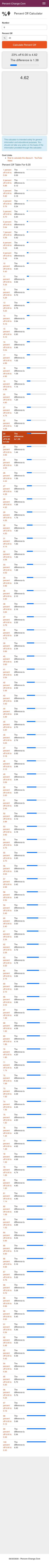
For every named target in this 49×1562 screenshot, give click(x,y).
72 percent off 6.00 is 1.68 (7, 1079)
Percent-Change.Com (14, 3)
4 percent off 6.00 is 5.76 (7, 204)
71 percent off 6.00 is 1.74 (7, 1066)
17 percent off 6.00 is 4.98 (7, 359)
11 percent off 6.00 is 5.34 (7, 280)
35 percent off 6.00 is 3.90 (7, 594)
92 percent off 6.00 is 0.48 (7, 1341)
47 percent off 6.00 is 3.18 (7, 752)
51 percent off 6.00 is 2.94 (7, 804)
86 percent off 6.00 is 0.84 (7, 1262)
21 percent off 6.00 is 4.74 (7, 411)
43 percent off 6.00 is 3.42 (7, 699)
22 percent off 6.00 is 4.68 (7, 424)
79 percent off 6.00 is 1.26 (7, 1171)
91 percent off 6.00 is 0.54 (7, 1328)
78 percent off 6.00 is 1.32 (7, 1157)
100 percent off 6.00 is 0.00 (7, 1446)
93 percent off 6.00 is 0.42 (7, 1354)
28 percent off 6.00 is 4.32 (7, 503)
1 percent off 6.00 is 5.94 (7, 172)
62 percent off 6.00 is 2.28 (7, 948)
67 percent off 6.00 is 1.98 (7, 1013)
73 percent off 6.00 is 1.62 (7, 1092)
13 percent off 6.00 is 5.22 (7, 306)
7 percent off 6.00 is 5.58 (7, 235)
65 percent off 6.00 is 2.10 (7, 987)
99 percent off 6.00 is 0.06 (7, 1433)
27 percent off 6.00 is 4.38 (7, 490)
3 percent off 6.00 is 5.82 (7, 193)
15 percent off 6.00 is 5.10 (7, 332)
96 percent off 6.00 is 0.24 (7, 1393)
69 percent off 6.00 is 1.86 (7, 1040)
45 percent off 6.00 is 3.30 (7, 725)
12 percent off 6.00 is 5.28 (7, 293)
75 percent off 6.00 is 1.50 (7, 1118)
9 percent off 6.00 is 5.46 (7, 256)
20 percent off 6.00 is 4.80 (7, 398)
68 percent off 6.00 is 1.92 (7, 1027)
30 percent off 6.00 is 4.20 (7, 529)
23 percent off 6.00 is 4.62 (6, 437)
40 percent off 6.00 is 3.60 (7, 660)
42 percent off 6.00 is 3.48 (7, 686)
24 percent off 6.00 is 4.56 (7, 450)
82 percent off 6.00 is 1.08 (7, 1210)
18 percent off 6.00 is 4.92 (7, 372)
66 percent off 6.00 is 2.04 (7, 1000)
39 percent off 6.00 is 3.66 (7, 647)
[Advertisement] (24, 109)
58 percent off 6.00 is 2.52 (7, 896)
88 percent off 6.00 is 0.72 (7, 1288)
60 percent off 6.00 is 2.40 (7, 922)
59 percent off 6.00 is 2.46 (7, 909)
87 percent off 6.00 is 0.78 (7, 1275)
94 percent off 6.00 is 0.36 (7, 1367)
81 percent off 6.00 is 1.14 (7, 1197)
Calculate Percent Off (24, 44)
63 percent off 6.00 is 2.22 (7, 961)
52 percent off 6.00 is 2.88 (7, 817)
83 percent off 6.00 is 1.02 (7, 1223)
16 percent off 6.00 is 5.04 (7, 346)
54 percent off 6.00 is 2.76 (7, 843)
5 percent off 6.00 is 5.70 (7, 214)
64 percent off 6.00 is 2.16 (7, 974)
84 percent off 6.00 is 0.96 (7, 1236)
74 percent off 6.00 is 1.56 (7, 1105)
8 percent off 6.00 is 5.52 (7, 245)
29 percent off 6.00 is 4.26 (7, 516)
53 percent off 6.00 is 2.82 (7, 830)
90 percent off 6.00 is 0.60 (7, 1315)
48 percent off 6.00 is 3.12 (7, 765)
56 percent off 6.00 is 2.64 (7, 869)
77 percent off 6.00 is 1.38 (7, 1144)
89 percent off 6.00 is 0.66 (7, 1302)
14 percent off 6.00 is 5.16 (7, 319)
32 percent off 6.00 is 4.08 (7, 555)
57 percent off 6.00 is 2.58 (7, 882)
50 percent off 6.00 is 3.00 (7, 791)
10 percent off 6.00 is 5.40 (7, 267)
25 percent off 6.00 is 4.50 (7, 463)
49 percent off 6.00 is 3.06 (7, 778)
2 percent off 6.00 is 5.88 (7, 183)
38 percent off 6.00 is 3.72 (7, 634)
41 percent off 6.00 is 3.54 (7, 673)
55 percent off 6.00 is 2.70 (7, 856)
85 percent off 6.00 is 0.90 (7, 1249)
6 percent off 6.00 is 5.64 (7, 224)
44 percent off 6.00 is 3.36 (7, 712)
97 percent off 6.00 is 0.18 (7, 1406)
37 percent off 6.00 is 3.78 (7, 621)
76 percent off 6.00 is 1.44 (7, 1131)
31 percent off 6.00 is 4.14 (7, 542)
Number (5, 22)
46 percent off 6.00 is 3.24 (7, 738)
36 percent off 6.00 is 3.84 (7, 607)
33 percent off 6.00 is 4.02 (7, 568)
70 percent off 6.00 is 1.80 (7, 1053)
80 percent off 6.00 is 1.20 (7, 1184)
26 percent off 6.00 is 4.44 (7, 476)
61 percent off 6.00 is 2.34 (7, 935)
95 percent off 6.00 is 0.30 (7, 1380)
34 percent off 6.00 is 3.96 (7, 581)
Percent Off (7, 33)
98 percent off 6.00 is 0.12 (7, 1419)
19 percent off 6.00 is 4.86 (7, 385)
